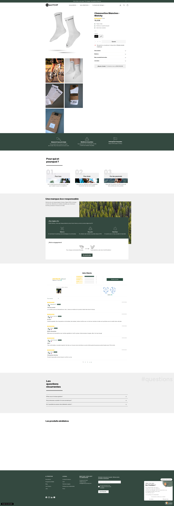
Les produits (72, 5)
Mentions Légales (66, 484)
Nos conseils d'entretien (100, 57)
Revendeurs (48, 479)
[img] (50, 302)
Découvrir (50, 457)
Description (97, 50)
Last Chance (48, 486)
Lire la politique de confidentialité (152, 494)
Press (64, 488)
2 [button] (85, 362)
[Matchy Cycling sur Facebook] (46, 497)
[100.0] (106, 290)
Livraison (96, 60)
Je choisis (151, 499)
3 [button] (87, 362)
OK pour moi (165, 499)
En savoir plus (87, 255)
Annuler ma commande (7, 503)
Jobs (47, 488)
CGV (64, 481)
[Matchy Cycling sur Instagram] (49, 497)
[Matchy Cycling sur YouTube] (54, 497)
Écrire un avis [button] (114, 279)
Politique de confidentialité (69, 486)
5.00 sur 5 (63, 278)
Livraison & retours (67, 479)
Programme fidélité (50, 481)
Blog (47, 484)
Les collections (84, 5)
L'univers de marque (98, 5)
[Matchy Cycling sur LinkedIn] (51, 497)
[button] (98, 18)
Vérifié (109, 294)
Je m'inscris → (103, 491)
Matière (96, 54)
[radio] (95, 31)
